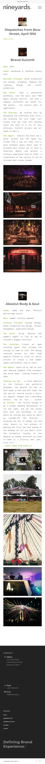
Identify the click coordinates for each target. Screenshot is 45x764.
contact (5, 728)
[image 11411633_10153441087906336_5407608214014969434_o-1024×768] (23, 582)
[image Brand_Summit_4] (23, 206)
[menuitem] (39, 7)
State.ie (27, 446)
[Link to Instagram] (37, 761)
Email (8, 692)
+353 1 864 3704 (23, 1)
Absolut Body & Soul (22, 304)
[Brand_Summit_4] (22, 52)
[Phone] (5, 685)
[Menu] (39, 7)
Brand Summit (23, 60)
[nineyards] (18, 7)
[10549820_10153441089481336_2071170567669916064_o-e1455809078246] (22, 296)
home (5, 715)
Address (9, 657)
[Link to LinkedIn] (40, 761)
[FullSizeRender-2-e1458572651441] (22, 22)
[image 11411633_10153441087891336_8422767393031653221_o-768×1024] (23, 540)
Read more (8, 39)
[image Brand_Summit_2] (23, 233)
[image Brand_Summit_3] (23, 178)
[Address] (5, 657)
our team (6, 725)
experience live (7, 718)
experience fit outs (9, 721)
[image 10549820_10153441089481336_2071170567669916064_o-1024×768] (23, 612)
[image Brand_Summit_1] (23, 260)
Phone (9, 685)
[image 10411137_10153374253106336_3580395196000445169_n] (23, 494)
